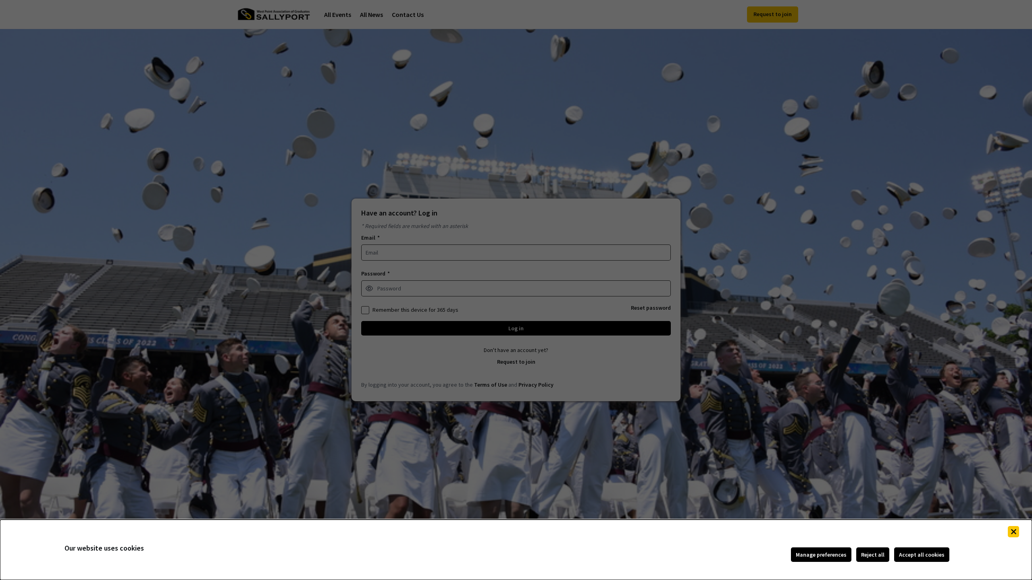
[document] (516, 550)
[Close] (1013, 531)
